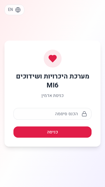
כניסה (52, 132)
